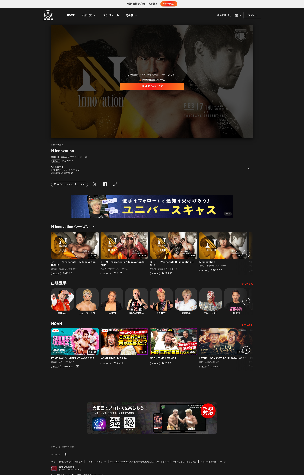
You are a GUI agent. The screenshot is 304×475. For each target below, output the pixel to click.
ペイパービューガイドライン (213, 461)
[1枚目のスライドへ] (227, 214)
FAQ (53, 461)
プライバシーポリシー (96, 461)
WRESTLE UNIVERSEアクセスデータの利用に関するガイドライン (139, 461)
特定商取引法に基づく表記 (184, 461)
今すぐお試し (169, 3)
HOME (71, 15)
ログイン (252, 15)
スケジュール (111, 15)
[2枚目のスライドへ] (229, 214)
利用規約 (79, 461)
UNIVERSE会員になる (152, 86)
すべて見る (247, 284)
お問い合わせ (65, 461)
